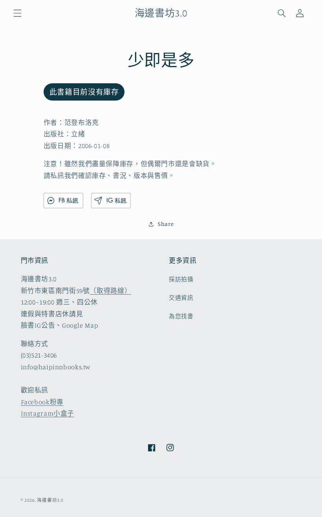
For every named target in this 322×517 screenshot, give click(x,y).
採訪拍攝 (181, 279)
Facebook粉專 (42, 402)
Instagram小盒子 (48, 413)
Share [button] (166, 223)
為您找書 (181, 316)
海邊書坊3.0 (50, 500)
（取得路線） (110, 291)
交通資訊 (181, 297)
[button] (17, 13)
